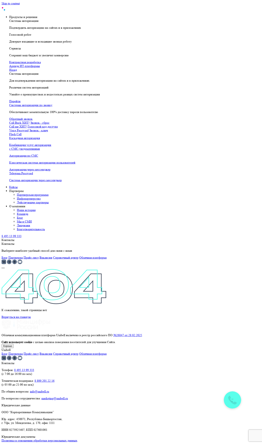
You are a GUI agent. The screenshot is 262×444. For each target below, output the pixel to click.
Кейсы (13, 187)
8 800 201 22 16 (44, 381)
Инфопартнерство (29, 198)
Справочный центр (65, 257)
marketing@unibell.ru (54, 398)
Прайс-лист (31, 257)
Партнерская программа (33, 195)
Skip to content (11, 3)
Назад (13, 70)
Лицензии (23, 225)
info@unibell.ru (39, 391)
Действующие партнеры (33, 202)
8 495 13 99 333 (11, 236)
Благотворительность (31, 229)
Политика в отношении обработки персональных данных (39, 440)
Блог (20, 218)
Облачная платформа (93, 257)
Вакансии (46, 257)
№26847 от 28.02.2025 (127, 335)
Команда (22, 214)
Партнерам (15, 257)
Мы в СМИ (24, 221)
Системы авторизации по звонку (30, 105)
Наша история (26, 210)
